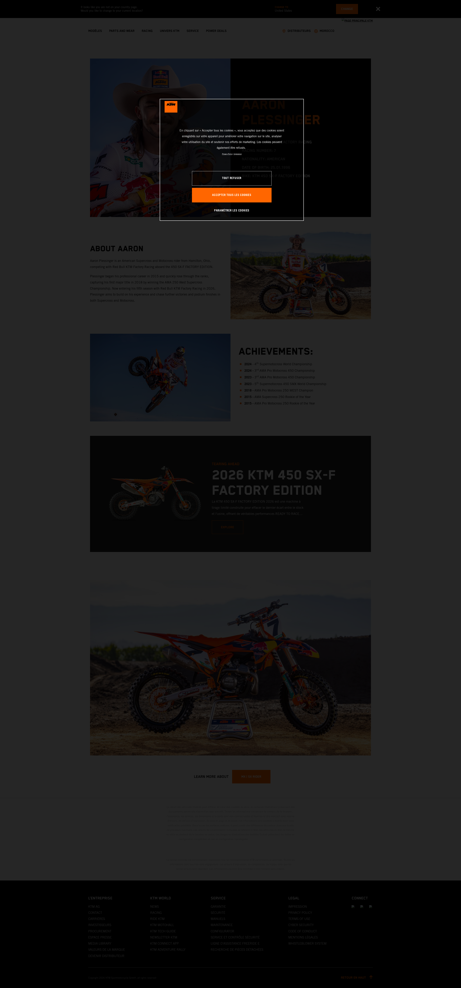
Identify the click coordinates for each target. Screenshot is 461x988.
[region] (232, 160)
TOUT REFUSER (231, 178)
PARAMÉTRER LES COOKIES (231, 210)
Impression (238, 154)
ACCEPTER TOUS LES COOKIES (231, 195)
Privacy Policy (227, 154)
